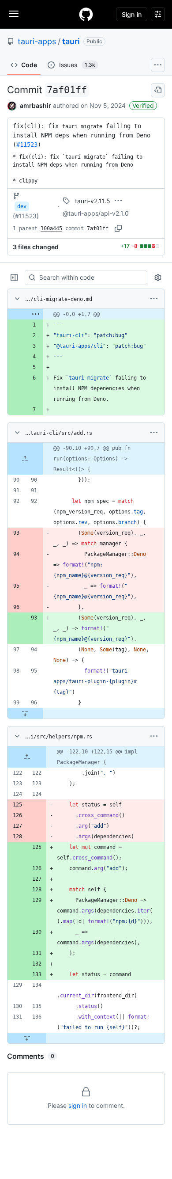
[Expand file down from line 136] (26, 1038)
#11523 (26, 144)
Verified (143, 105)
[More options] (154, 299)
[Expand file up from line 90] (25, 459)
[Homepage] (86, 14)
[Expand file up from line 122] (26, 757)
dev (21, 206)
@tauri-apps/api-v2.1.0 (96, 213)
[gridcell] (86, 314)
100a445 (51, 228)
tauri (71, 41)
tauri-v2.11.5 (92, 201)
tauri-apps (37, 41)
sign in (77, 1105)
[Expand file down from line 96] (25, 713)
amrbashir (35, 105)
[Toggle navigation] (13, 13)
